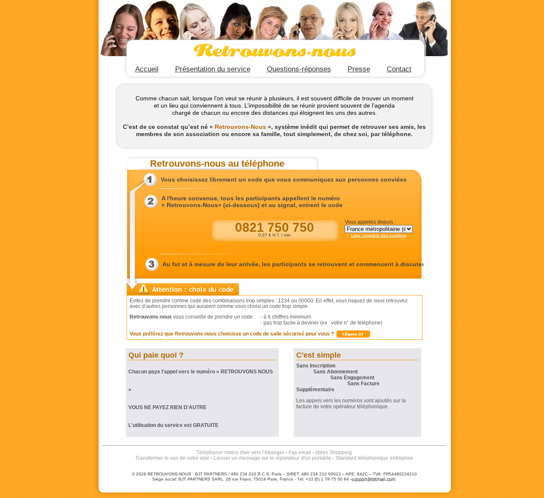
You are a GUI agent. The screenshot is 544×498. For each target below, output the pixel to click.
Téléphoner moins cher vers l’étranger (240, 452)
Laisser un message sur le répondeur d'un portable (272, 458)
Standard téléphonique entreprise (374, 458)
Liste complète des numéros (378, 235)
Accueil (147, 69)
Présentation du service (212, 69)
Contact (399, 69)
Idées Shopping (333, 452)
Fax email (300, 452)
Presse (359, 69)
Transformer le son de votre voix (172, 458)
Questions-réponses (299, 69)
